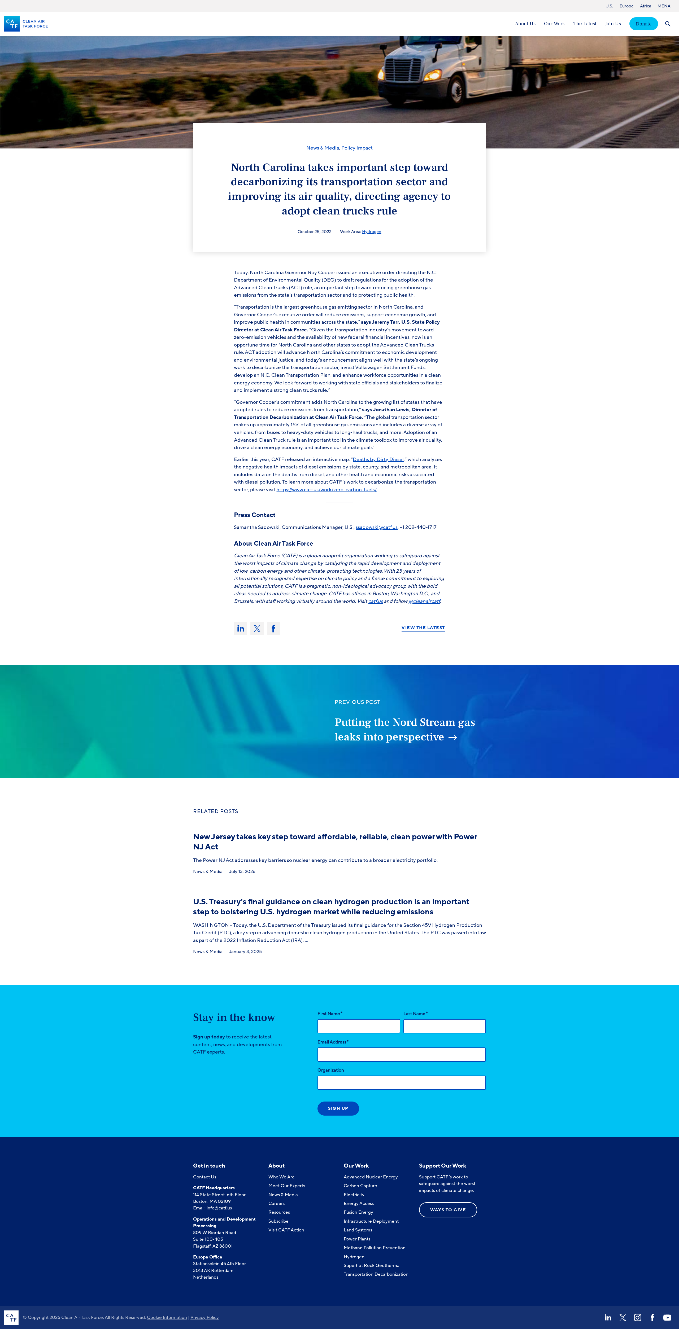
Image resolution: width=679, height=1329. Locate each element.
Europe (627, 6)
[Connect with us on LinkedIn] (608, 1317)
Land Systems (358, 1230)
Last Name (415, 1013)
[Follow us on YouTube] (667, 1317)
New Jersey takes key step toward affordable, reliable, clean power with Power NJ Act (335, 842)
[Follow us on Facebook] (652, 1317)
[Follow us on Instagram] (637, 1317)
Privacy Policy (204, 1317)
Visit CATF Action (286, 1230)
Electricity (354, 1195)
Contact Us (204, 1177)
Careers (276, 1203)
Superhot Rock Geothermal (372, 1265)
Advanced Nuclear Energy (371, 1177)
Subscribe (278, 1221)
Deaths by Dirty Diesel (378, 459)
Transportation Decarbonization (376, 1274)
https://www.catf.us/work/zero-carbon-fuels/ (326, 489)
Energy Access (359, 1203)
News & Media (322, 147)
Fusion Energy (358, 1212)
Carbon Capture (360, 1186)
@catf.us (388, 527)
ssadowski (367, 527)
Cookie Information (167, 1317)
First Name (329, 1013)
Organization (330, 1070)
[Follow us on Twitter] (623, 1317)
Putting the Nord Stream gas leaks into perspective (405, 729)
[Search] (668, 24)
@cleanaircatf (424, 601)
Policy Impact (357, 147)
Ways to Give (448, 1210)
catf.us (375, 601)
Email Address (333, 1042)
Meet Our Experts (286, 1186)
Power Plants (357, 1239)
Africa (645, 6)
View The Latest (423, 628)
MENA (664, 6)
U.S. (609, 6)
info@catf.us (219, 1208)
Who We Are (281, 1177)
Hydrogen (371, 232)
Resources (279, 1212)
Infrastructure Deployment (371, 1221)
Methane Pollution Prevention (375, 1248)
